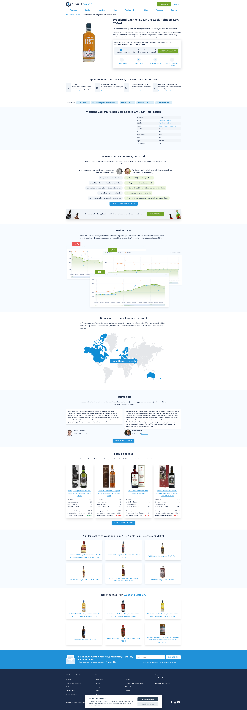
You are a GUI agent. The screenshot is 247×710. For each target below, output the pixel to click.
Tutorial (98, 683)
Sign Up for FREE (155, 214)
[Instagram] (175, 702)
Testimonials (129, 10)
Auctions (102, 10)
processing (164, 662)
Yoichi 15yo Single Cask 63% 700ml (162, 579)
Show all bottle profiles (123, 523)
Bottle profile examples (73, 683)
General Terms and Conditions (134, 683)
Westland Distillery (165, 120)
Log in (176, 4)
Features (73, 10)
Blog (115, 10)
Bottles (88, 10)
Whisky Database (75, 15)
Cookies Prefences (148, 704)
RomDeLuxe (144, 434)
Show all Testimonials (123, 440)
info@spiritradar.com (163, 683)
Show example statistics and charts (169, 91)
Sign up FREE (164, 4)
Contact (174, 10)
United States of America (167, 126)
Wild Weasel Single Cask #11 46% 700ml (84, 579)
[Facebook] (172, 702)
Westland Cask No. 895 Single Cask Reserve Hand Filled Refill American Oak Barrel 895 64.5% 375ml (163, 639)
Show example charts (107, 91)
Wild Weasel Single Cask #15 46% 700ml (162, 556)
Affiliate (98, 690)
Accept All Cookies (148, 699)
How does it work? (135, 91)
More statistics (76, 91)
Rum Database (70, 690)
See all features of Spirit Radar (123, 204)
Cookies (127, 690)
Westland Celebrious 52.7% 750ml (84, 640)
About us (159, 10)
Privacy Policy (129, 687)
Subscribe (173, 657)
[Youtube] (179, 702)
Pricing (145, 10)
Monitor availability (168, 51)
